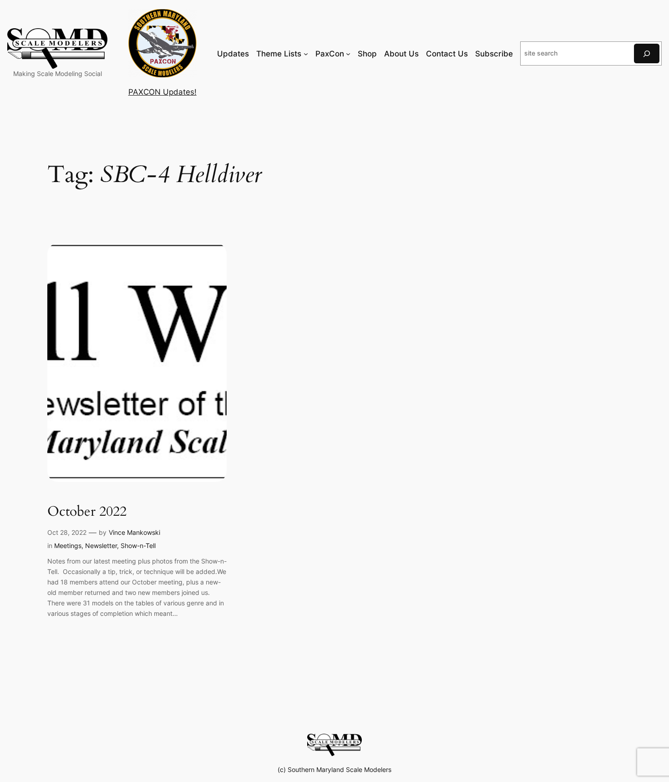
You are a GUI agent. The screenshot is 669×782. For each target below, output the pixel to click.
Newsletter (101, 545)
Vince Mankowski (134, 532)
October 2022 (87, 512)
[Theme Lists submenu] (306, 53)
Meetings (67, 545)
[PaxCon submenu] (348, 53)
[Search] (646, 53)
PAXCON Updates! (162, 91)
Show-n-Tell (138, 545)
